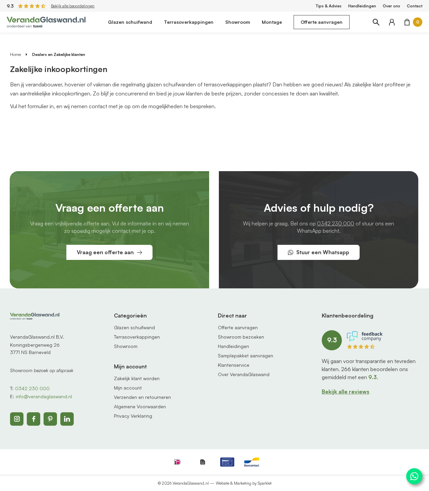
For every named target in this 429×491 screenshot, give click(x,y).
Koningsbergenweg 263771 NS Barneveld (35, 348)
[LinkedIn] (67, 419)
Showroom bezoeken (241, 337)
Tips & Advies (329, 5)
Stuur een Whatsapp (322, 252)
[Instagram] (16, 419)
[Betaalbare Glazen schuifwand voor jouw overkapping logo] (46, 21)
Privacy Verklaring (133, 416)
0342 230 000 (335, 223)
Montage (272, 22)
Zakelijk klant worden (137, 378)
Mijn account (128, 388)
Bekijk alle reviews (345, 391)
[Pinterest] (50, 419)
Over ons (391, 5)
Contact (414, 5)
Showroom (237, 22)
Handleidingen (362, 5)
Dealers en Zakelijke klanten (58, 54)
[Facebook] (33, 419)
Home (15, 54)
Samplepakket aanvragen (245, 355)
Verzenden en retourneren (142, 397)
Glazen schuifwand (130, 22)
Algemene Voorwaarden (140, 406)
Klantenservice (233, 365)
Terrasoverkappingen (188, 22)
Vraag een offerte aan (105, 252)
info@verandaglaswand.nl (44, 396)
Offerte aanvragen (322, 22)
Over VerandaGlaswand (243, 374)
